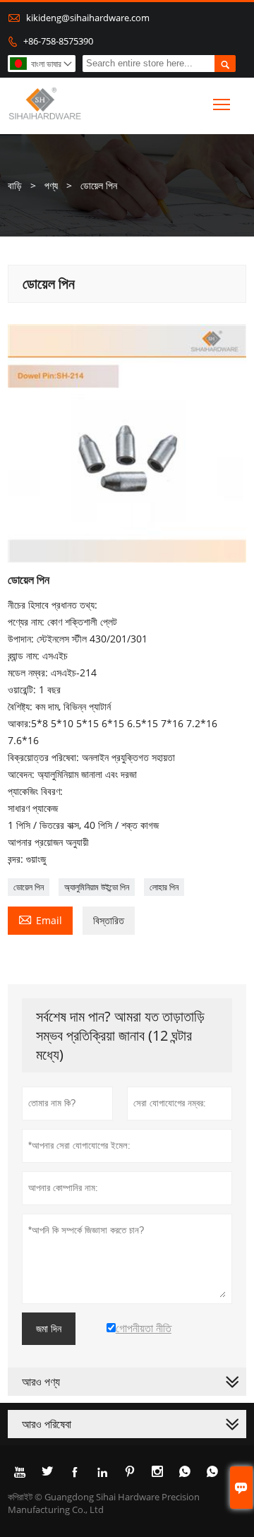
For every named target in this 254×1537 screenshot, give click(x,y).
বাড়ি (15, 185)
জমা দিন (48, 1328)
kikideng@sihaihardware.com (88, 17)
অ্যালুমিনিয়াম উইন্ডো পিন (96, 887)
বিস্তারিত (108, 920)
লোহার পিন (164, 887)
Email (40, 919)
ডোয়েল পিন (28, 887)
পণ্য (51, 185)
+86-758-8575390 (58, 41)
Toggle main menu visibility (222, 103)
